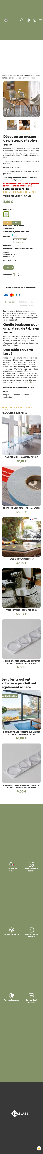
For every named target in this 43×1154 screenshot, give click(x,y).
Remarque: (7, 245)
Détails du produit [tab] (26, 302)
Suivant (9, 267)
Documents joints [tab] (26, 306)
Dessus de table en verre (21, 559)
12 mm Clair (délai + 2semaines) (17, 232)
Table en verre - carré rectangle (21, 457)
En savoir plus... (19, 242)
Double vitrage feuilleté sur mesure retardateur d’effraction (21, 733)
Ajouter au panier (16, 283)
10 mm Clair (9, 229)
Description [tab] (10, 302)
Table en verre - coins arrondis (21, 610)
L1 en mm (7, 236)
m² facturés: (8, 261)
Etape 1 (7, 222)
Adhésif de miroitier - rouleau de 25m (21, 508)
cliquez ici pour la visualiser (23, 382)
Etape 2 (16, 222)
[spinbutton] (20, 236)
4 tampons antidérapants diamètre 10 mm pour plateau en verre (21, 662)
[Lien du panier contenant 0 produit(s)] (34, 20)
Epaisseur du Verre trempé (14, 225)
